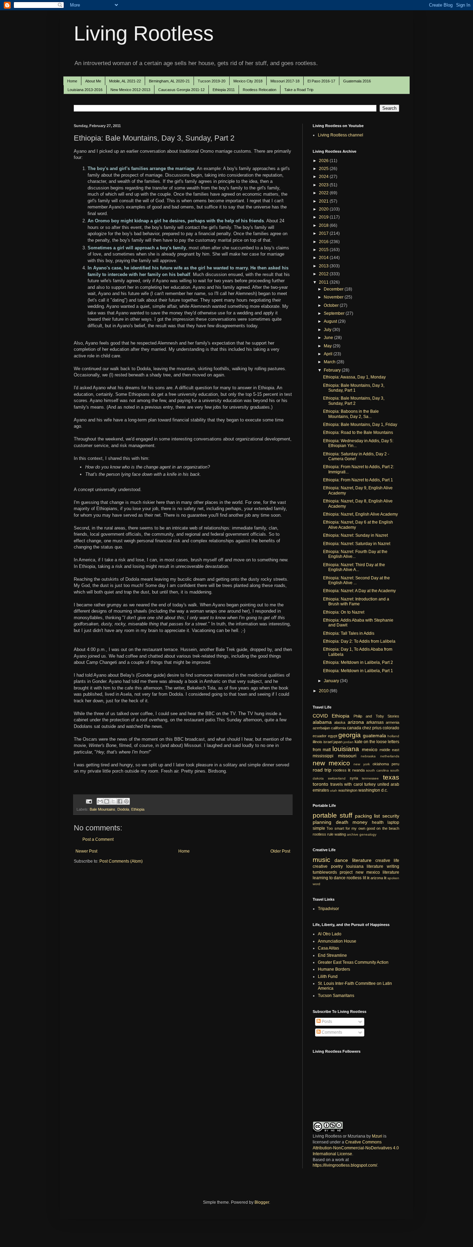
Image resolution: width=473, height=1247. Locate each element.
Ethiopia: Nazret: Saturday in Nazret (356, 543)
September (335, 313)
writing (393, 866)
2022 (324, 192)
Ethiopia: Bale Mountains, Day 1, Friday (360, 424)
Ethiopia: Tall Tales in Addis (348, 633)
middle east (389, 750)
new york (361, 764)
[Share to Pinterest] (126, 801)
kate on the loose (371, 741)
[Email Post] (88, 801)
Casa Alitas (328, 948)
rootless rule (323, 834)
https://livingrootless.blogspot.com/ (345, 1165)
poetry (337, 866)
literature (362, 860)
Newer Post (86, 851)
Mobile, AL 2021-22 (125, 81)
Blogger (262, 1202)
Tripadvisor (328, 908)
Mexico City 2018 (247, 81)
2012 (324, 273)
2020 (324, 209)
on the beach (387, 828)
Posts (326, 1021)
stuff (346, 815)
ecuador (320, 736)
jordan (348, 742)
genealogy (367, 834)
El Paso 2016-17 (321, 81)
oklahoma (381, 764)
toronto (320, 784)
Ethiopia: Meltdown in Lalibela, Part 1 (358, 670)
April (328, 353)
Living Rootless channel (340, 135)
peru (395, 764)
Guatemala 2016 (357, 81)
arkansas (375, 722)
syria (354, 778)
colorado (391, 727)
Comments (331, 1032)
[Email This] (100, 801)
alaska (339, 722)
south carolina (377, 770)
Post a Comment (98, 839)
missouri (347, 755)
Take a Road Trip (298, 90)
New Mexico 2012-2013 (130, 90)
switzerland (337, 778)
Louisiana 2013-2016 (85, 90)
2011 (324, 282)
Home (72, 81)
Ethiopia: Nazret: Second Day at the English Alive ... (356, 580)
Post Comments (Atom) (121, 861)
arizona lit (378, 878)
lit (368, 878)
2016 (324, 241)
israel (327, 742)
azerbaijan (321, 728)
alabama (322, 722)
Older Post (280, 851)
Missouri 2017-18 (285, 81)
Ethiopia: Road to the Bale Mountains (358, 432)
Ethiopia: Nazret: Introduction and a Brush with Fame (356, 601)
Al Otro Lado (329, 934)
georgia (349, 735)
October (332, 305)
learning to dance (329, 877)
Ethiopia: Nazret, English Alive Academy (360, 514)
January (332, 680)
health (378, 822)
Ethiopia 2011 (224, 90)
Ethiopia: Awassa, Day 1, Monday (354, 377)
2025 (324, 168)
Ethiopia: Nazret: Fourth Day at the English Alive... (355, 554)
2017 (324, 233)
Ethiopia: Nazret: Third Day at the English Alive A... (354, 567)
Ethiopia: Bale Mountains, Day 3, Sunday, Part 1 (353, 388)
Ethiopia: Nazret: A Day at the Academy (359, 590)
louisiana (345, 748)
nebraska (368, 756)
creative (320, 866)
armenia (392, 722)
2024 (324, 176)
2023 (324, 184)
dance (341, 860)
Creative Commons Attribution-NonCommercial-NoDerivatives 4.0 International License (356, 1148)
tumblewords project (332, 872)
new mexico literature (378, 872)
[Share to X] (113, 801)
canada (354, 727)
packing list (367, 816)
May (328, 346)
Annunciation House (337, 941)
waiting (340, 834)
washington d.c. (373, 790)
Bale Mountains (102, 809)
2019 (324, 217)
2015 (324, 249)
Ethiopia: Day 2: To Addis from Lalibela (359, 641)
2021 (324, 201)
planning (322, 822)
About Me (93, 81)
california (338, 728)
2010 (324, 690)
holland (393, 736)
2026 (324, 160)
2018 (324, 225)
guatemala (374, 735)
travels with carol (346, 784)
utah (333, 790)
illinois (317, 742)
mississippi (323, 756)
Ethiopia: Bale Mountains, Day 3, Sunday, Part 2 (353, 401)
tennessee (370, 778)
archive (352, 834)
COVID (320, 716)
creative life (387, 860)
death (342, 822)
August (331, 321)
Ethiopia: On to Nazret (343, 612)
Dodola (123, 809)
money (359, 822)
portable (325, 815)
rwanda (358, 770)
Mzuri (377, 1136)
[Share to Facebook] (119, 801)
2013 (324, 266)
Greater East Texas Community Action (353, 962)
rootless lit (341, 770)
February (333, 370)
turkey (370, 784)
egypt (332, 736)
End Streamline (332, 955)
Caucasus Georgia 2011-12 (181, 90)
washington (347, 790)
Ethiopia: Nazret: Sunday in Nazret (355, 535)
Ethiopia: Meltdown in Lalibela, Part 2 (358, 662)
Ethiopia (137, 809)
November (334, 297)
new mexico (331, 763)
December (334, 289)
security (390, 816)
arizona (356, 722)
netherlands (389, 756)
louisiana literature (365, 866)
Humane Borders (334, 969)
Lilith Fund (328, 976)
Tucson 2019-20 (211, 81)
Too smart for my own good (351, 828)
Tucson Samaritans (336, 995)
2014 (324, 257)
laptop (393, 822)
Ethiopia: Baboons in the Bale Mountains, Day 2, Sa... (351, 414)
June (329, 337)
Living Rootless (144, 33)
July (328, 329)
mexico (369, 749)
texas (391, 777)
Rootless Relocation (259, 90)
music (321, 859)
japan (337, 742)
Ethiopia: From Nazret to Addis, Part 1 (358, 480)
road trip (322, 770)
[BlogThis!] (106, 801)
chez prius (372, 727)
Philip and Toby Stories (376, 716)
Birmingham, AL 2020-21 (169, 81)
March (330, 361)
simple (319, 828)
